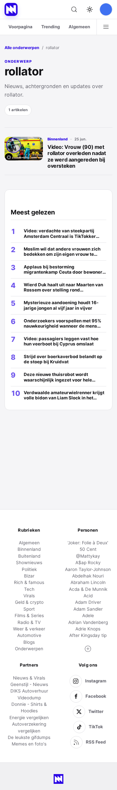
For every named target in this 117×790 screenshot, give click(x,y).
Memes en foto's (29, 743)
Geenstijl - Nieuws (29, 684)
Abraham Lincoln (88, 582)
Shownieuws (29, 562)
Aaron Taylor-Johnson (88, 569)
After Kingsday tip (88, 635)
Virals (29, 595)
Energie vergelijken (29, 717)
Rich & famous (29, 582)
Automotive (29, 635)
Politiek (29, 569)
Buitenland (29, 556)
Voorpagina (20, 26)
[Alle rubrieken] (105, 27)
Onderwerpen (29, 648)
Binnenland (57, 139)
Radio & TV (29, 622)
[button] (88, 649)
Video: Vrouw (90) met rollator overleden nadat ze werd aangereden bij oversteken (76, 156)
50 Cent (88, 549)
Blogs (29, 642)
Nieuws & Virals (29, 677)
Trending (50, 26)
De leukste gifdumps (29, 737)
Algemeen (79, 26)
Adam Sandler (88, 609)
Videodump (29, 697)
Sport (29, 609)
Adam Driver (88, 602)
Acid (88, 595)
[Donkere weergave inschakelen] (90, 9)
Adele (88, 615)
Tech (29, 589)
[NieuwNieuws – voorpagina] (11, 9)
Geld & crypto (29, 602)
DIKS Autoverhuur (29, 690)
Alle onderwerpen (22, 47)
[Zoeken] (74, 9)
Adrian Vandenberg (88, 622)
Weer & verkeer (29, 628)
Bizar (29, 575)
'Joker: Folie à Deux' (88, 542)
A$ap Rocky (88, 562)
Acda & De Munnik (88, 589)
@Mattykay (88, 556)
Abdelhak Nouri (88, 575)
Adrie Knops (87, 628)
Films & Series (29, 615)
